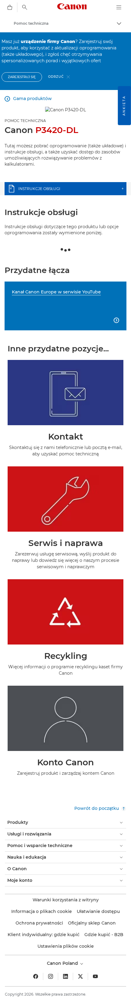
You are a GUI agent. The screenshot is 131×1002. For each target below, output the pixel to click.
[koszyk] (10, 7)
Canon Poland (63, 963)
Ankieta (124, 105)
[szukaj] (25, 7)
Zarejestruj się (22, 77)
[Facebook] (35, 976)
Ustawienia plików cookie (65, 946)
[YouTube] (95, 976)
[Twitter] (80, 976)
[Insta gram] (50, 976)
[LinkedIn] (65, 976)
